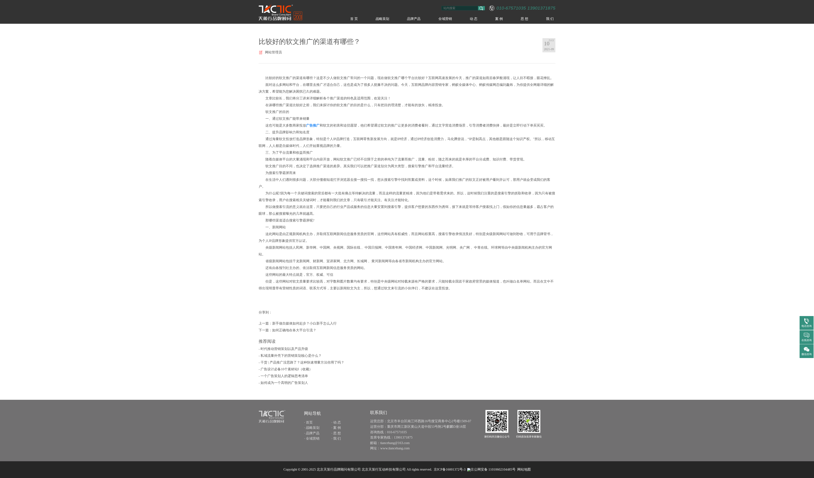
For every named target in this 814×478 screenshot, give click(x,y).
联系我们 (378, 412)
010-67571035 (511, 8)
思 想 (524, 19)
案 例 (499, 19)
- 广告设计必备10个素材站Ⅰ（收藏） (285, 369)
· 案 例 (336, 427)
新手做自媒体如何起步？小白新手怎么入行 (304, 323)
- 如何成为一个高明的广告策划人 (283, 383)
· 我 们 (336, 438)
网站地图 (524, 469)
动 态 (473, 19)
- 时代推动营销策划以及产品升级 (283, 349)
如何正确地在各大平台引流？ (294, 330)
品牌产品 (414, 19)
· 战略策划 (311, 427)
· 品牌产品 (311, 433)
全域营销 (445, 19)
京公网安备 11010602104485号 (493, 469)
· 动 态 (336, 422)
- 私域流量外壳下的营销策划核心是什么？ (290, 355)
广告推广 (313, 125)
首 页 (354, 19)
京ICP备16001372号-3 (450, 469)
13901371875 (541, 8)
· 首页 (308, 422)
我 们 (550, 19)
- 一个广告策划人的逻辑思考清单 (283, 376)
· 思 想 (336, 433)
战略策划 (382, 19)
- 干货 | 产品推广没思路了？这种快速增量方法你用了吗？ (301, 362)
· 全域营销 (311, 438)
